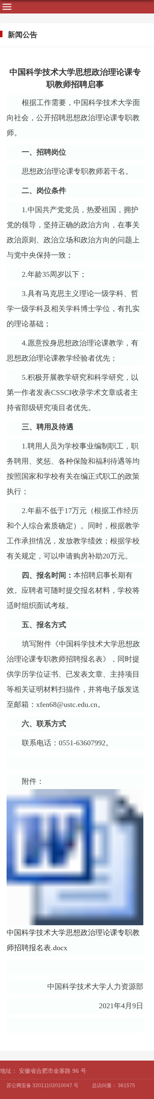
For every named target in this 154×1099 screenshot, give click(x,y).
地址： (8, 1071)
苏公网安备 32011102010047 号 (42, 1085)
